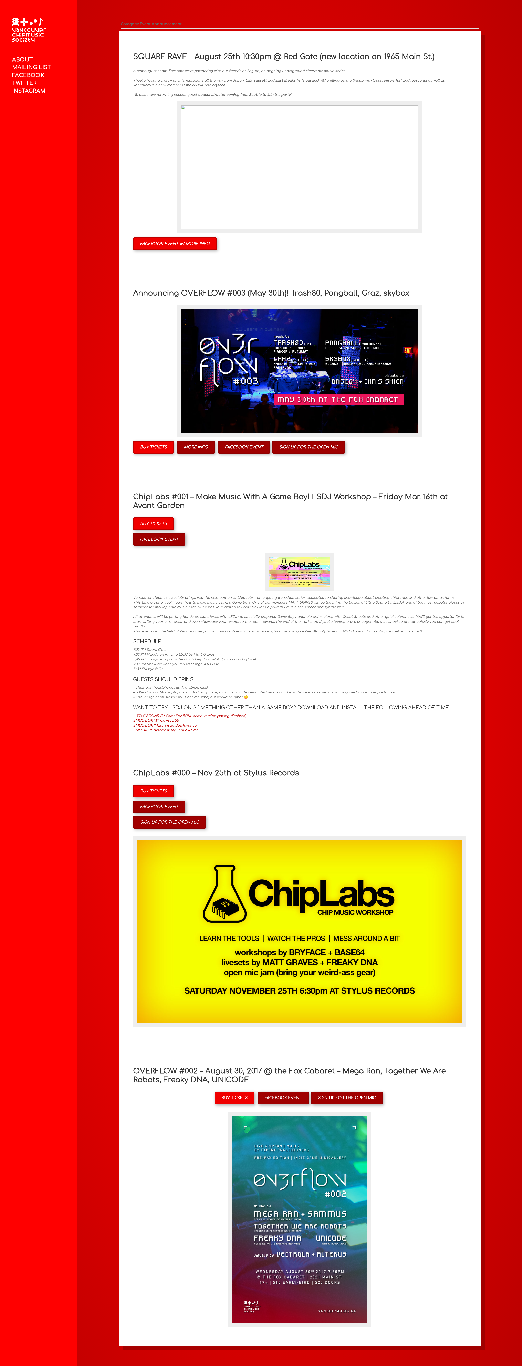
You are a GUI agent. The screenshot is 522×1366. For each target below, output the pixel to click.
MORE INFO (196, 447)
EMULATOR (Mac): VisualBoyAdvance (164, 725)
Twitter (24, 83)
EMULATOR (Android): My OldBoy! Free (165, 730)
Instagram (28, 91)
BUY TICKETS (153, 447)
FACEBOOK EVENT (244, 447)
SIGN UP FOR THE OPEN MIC (308, 447)
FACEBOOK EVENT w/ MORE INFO (175, 244)
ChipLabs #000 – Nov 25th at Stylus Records (216, 773)
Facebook (28, 75)
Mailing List (31, 67)
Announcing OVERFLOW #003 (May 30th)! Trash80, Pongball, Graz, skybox (271, 293)
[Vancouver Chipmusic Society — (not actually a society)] (33, 30)
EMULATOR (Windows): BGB (156, 720)
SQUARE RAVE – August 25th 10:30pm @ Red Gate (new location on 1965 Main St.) (284, 57)
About (22, 60)
